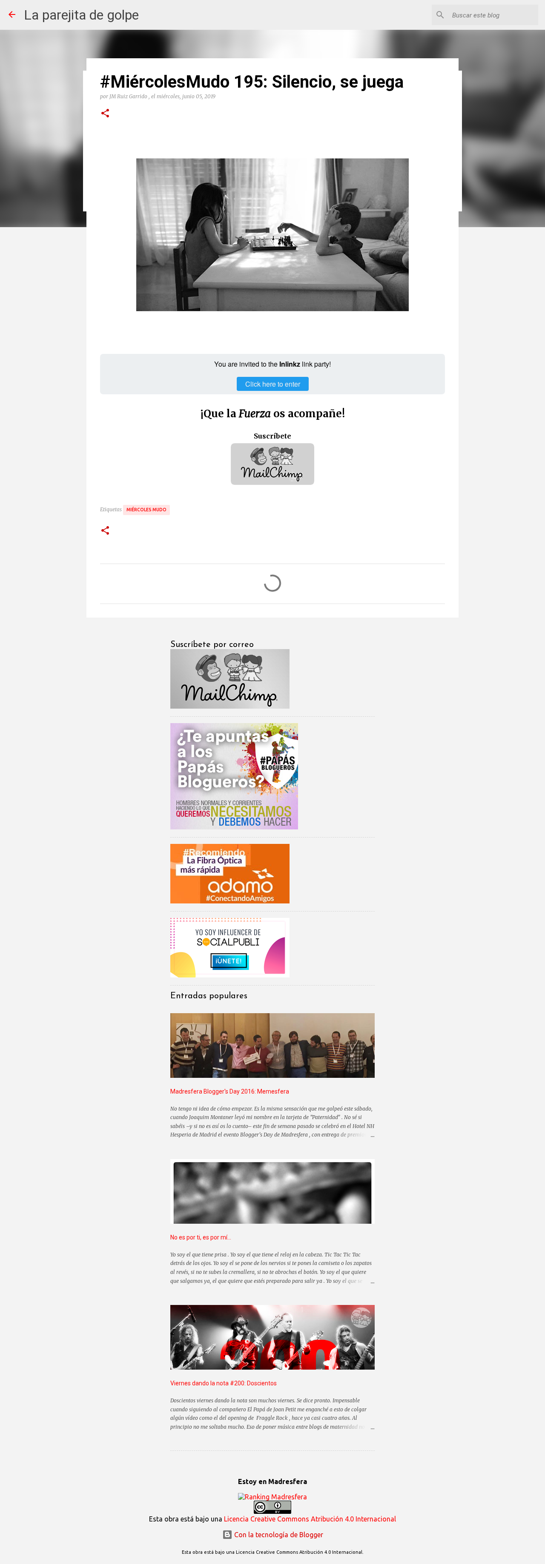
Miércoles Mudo (146, 509)
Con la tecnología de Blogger (277, 1534)
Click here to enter (272, 384)
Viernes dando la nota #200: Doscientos (223, 1383)
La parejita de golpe (81, 15)
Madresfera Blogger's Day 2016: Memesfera (229, 1091)
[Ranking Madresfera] (272, 1497)
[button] (105, 113)
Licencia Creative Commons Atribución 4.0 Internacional (310, 1519)
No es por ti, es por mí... (200, 1237)
